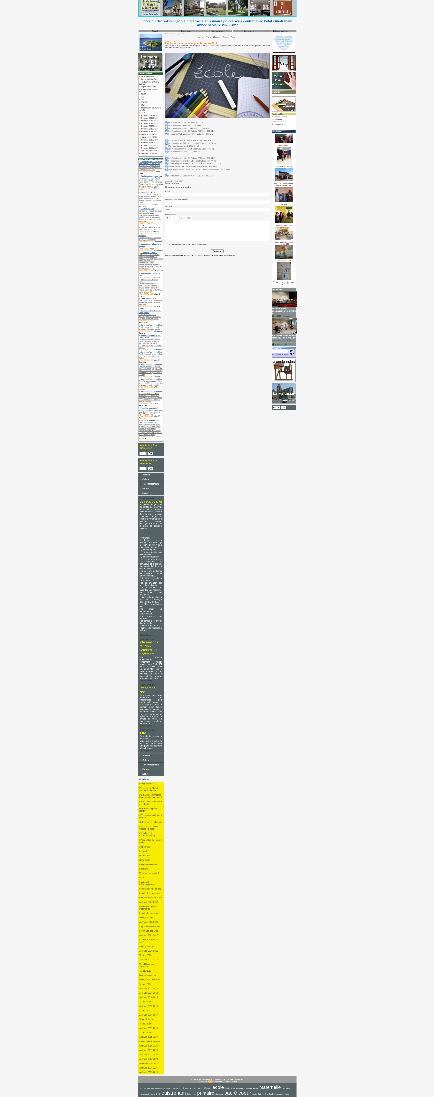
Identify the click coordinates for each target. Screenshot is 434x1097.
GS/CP (143, 94)
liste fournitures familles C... (179, 152)
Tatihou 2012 (145, 955)
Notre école (186, 31)
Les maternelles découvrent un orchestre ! (284, 311)
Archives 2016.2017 (148, 129)
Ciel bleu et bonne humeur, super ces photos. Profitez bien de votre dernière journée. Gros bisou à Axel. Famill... (150, 343)
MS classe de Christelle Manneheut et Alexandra (150, 796)
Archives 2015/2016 (148, 126)
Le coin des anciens (148, 913)
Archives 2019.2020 (148, 140)
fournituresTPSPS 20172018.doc (181, 123)
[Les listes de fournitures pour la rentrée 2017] (217, 54)
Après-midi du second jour (151, 325)
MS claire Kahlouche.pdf (178, 146)
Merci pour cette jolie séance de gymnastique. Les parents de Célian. (151, 302)
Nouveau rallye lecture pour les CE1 (283, 243)
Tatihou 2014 (145, 984)
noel (158, 1094)
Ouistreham (191, 1094)
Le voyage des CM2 (148, 931)
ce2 (182, 1088)
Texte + (226, 37)
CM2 (142, 105)
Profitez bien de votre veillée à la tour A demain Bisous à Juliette (151, 356)
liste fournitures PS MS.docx (180, 125)
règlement (219, 1094)
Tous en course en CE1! (150, 227)
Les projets (249, 31)
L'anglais (143, 869)
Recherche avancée (280, 354)
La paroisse (144, 847)
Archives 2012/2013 (148, 118)
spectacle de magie (284, 167)
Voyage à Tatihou (147, 917)
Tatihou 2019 (145, 1032)
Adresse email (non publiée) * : (178, 199)
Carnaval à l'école (148, 192)
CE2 (142, 99)
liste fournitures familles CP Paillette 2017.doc (186, 131)
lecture (255, 1088)
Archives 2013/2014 (148, 121)
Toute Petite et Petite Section (149, 83)
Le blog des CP (146, 946)
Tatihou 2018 (145, 1024)
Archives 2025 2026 (148, 1072)
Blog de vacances (147, 975)
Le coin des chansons (149, 893)
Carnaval (284, 204)
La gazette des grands (149, 926)
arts (152, 1088)
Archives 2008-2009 (148, 922)
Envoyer (209, 37)
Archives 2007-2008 (148, 902)
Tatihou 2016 (145, 1002)
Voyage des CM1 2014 (149, 980)
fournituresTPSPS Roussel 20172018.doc (185, 140)
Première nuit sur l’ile (150, 408)
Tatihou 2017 (145, 1010)
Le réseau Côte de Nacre (151, 897)
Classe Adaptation (148, 79)
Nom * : (168, 192)
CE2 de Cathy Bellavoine (151, 822)
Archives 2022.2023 (148, 145)
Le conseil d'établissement (146, 883)
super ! (141, 275)
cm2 (194, 1088)
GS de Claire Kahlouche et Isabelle (150, 803)
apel (141, 1088)
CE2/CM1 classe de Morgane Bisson (148, 827)
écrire (233, 1088)
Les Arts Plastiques (148, 864)
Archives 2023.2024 (148, 148)
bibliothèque (160, 1088)
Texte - (233, 37)
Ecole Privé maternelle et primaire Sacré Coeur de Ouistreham (217, 1079)
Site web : (169, 207)
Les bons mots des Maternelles (148, 907)
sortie (254, 1094)
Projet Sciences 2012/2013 (146, 965)
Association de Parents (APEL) (150, 109)
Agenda (276, 92)
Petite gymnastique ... (150, 298)
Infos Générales (147, 76)
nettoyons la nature (147, 1094)
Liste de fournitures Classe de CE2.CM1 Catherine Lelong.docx (194, 169)
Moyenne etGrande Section (148, 90)
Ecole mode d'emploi (149, 873)
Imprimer (218, 37)
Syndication (217, 1081)
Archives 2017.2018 (148, 132)
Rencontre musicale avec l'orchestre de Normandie (284, 336)
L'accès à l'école (280, 116)
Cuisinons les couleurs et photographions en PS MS (150, 162)
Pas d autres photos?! (148, 248)
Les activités (217, 31)
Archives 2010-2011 (148, 951)
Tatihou (261, 1094)
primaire (205, 1093)
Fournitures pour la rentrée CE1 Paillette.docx (187, 161)
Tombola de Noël (147, 209)
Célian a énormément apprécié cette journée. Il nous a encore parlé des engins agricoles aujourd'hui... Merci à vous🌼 (151, 288)
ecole (218, 1087)
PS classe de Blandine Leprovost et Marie (149, 789)
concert (200, 1088)
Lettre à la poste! (284, 261)
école (227, 1088)
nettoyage (286, 1088)
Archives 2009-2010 (148, 935)
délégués (207, 1088)
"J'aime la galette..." (149, 253)
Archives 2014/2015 (148, 123)
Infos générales (146, 784)
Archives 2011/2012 (148, 115)
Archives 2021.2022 (148, 143)
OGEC (143, 113)
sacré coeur (237, 1093)
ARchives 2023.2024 (149, 1063)
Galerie (145, 479)
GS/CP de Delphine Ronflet (148, 809)
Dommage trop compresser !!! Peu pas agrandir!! (150, 239)
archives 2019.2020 (148, 137)
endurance (240, 1088)
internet (249, 1088)
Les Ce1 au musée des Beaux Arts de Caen (283, 184)
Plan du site (203, 1081)
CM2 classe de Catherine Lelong (147, 834)
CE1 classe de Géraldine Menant (150, 816)
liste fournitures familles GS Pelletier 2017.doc (187, 149)
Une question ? (279, 122)
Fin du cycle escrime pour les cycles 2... (284, 283)
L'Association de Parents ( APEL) (150, 841)
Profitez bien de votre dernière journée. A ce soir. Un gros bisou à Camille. (150, 317)
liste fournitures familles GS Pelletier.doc (184, 128)
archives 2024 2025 (148, 151)
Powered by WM (230, 1081)
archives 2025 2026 (148, 153)
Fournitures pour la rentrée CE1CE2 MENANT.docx (189, 164)
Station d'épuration (284, 225)
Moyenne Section (148, 87)
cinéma (188, 1088)
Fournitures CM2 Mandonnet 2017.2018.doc (186, 134)
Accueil (154, 31)
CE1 (142, 97)
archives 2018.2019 (148, 134)
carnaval (176, 1088)
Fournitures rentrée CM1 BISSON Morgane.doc (188, 166)
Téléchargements (280, 31)
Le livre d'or (278, 124)
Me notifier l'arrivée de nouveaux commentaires (189, 245)
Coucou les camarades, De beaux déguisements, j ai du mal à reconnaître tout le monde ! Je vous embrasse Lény (150, 198)
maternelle (270, 1087)
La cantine (277, 119)
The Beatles (270, 1094)
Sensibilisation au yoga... (151, 273)
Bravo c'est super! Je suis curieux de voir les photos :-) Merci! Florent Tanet (150, 168)
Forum (145, 488)
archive (147, 1088)
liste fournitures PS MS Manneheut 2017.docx (187, 143)
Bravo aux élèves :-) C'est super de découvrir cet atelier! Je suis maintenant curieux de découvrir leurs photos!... (151, 183)
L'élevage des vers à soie (148, 941)
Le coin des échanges (149, 1041)
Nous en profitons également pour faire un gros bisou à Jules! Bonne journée (150, 412)
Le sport (143, 851)
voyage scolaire (282, 1094)
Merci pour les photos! (148, 229)
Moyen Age (283, 145)
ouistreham (174, 1093)
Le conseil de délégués (150, 889)
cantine (169, 1088)
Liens (145, 493)
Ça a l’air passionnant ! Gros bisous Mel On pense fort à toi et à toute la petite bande (151, 383)
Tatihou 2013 (145, 971)
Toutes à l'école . (147, 1019)
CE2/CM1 (144, 102)
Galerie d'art (145, 855)
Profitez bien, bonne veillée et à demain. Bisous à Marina (151, 328)
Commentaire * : (171, 214)
